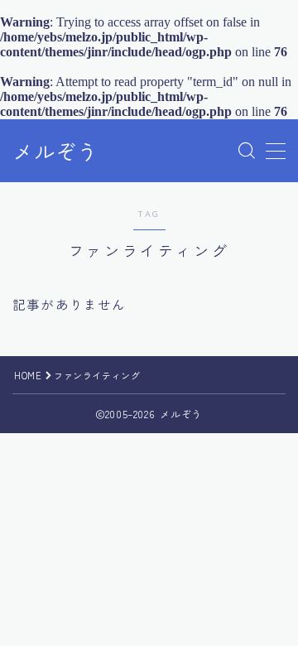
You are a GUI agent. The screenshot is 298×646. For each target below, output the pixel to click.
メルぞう (55, 151)
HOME (27, 375)
